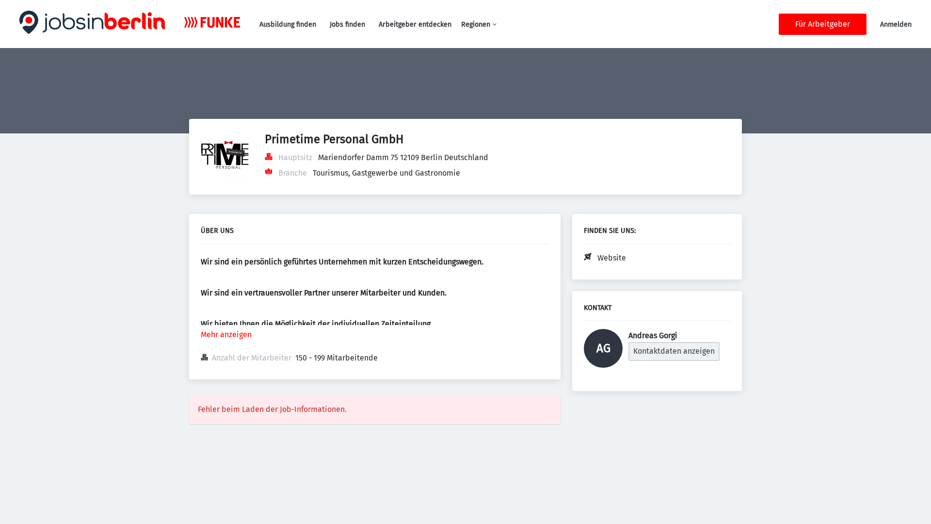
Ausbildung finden (287, 24)
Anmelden (896, 24)
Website (611, 257)
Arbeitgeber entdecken (415, 24)
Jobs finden (347, 24)
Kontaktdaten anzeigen (674, 351)
